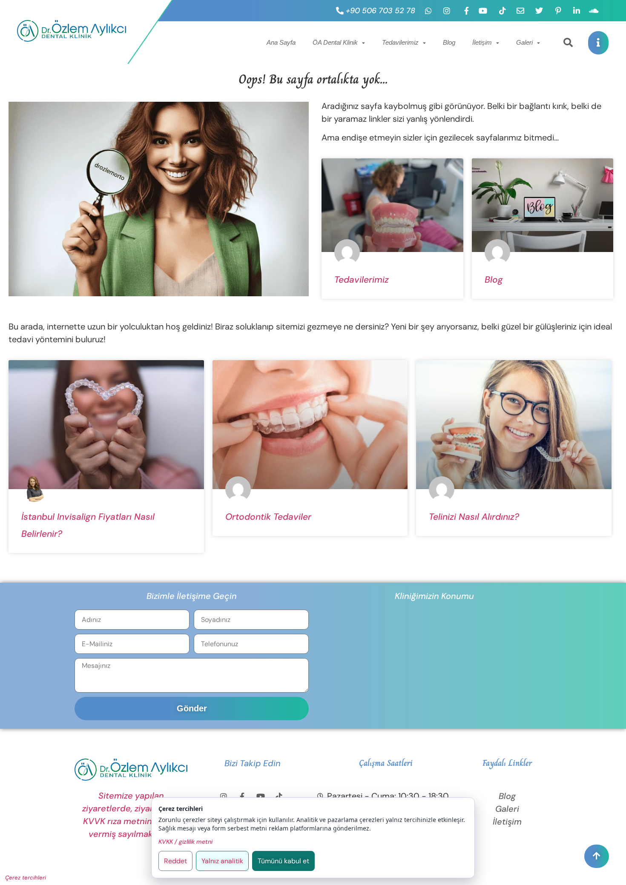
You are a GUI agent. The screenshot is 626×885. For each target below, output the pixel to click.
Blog (449, 42)
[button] (568, 42)
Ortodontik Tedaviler (268, 517)
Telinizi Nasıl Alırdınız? (474, 517)
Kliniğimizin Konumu (434, 595)
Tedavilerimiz (400, 42)
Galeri (524, 42)
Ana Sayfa (281, 42)
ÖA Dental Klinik (335, 42)
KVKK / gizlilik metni (185, 841)
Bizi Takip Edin (252, 763)
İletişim (482, 42)
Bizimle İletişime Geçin (191, 595)
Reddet (175, 860)
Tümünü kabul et (283, 860)
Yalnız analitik (222, 860)
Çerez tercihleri (25, 877)
